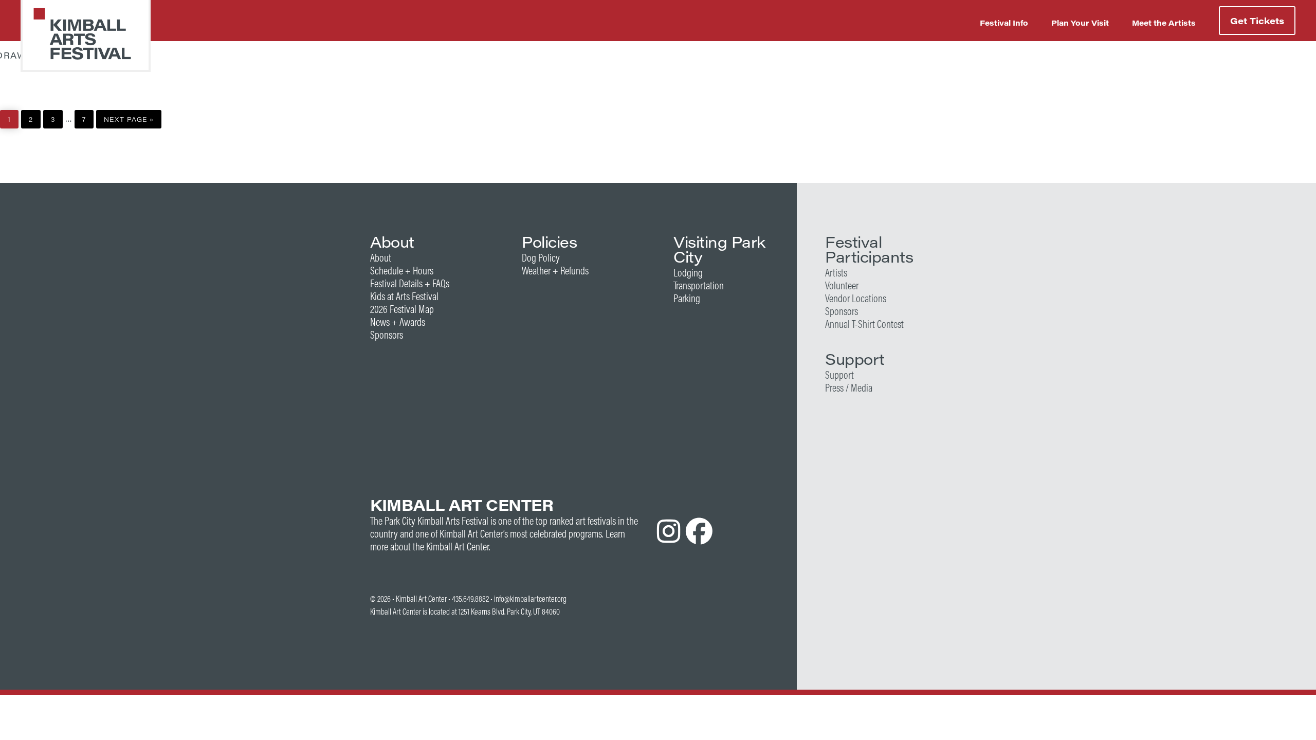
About (380, 257)
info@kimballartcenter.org (530, 599)
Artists (836, 272)
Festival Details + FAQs (409, 283)
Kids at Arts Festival (404, 296)
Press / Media (848, 387)
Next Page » (128, 117)
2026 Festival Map (402, 309)
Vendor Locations (855, 298)
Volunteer (841, 285)
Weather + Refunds (555, 270)
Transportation (698, 285)
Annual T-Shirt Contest (864, 324)
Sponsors (386, 334)
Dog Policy (541, 257)
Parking (686, 298)
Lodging (688, 272)
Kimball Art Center (421, 599)
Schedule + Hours (401, 270)
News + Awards (397, 322)
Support (839, 374)
